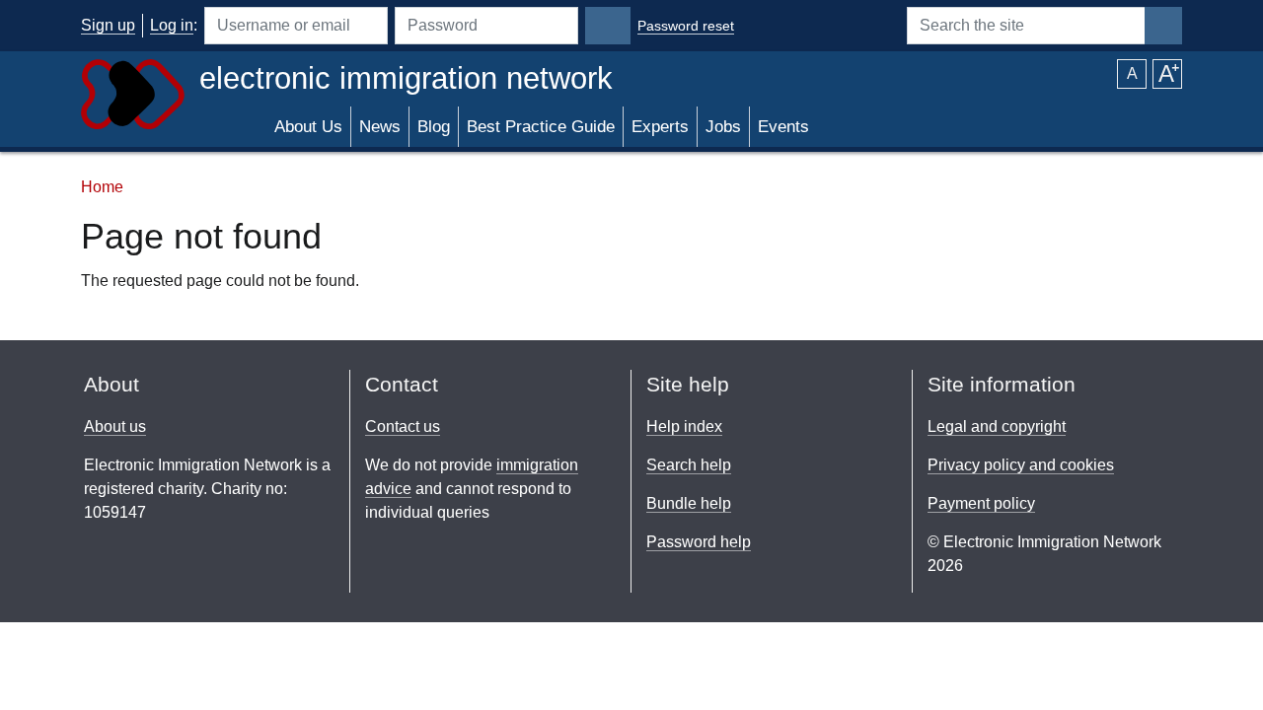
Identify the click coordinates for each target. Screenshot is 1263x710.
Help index (684, 426)
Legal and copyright (997, 426)
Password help (698, 541)
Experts (660, 126)
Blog (433, 126)
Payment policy (981, 503)
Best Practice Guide (541, 126)
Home (102, 186)
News (380, 126)
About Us (308, 126)
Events (783, 126)
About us (115, 426)
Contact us (402, 426)
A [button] (1132, 73)
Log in (171, 25)
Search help (688, 465)
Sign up (108, 25)
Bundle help (688, 503)
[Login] (608, 25)
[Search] (1163, 25)
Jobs (723, 126)
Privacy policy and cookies (1021, 465)
